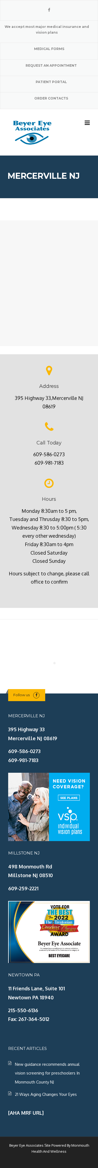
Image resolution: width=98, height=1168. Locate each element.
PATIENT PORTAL (51, 82)
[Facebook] (49, 10)
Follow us (21, 695)
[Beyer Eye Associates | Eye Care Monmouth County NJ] (32, 132)
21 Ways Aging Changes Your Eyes (46, 1094)
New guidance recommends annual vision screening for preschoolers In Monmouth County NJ (47, 1073)
